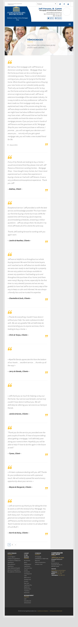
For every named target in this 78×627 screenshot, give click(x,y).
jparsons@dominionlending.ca (54, 12)
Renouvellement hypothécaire (11, 565)
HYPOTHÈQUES (12, 553)
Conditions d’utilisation (42, 611)
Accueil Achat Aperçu (27, 561)
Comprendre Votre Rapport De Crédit (28, 573)
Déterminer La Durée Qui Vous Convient (27, 579)
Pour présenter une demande (14, 572)
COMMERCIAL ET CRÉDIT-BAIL (41, 558)
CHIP (25, 599)
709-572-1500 (58, 14)
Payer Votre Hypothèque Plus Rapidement (28, 585)
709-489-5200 (49, 14)
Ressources (37, 560)
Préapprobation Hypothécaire (27, 565)
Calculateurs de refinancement (27, 601)
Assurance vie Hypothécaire (14, 570)
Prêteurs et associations (40, 562)
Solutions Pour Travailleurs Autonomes (27, 590)
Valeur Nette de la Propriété (14, 568)
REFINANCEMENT (29, 595)
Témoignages (38, 556)
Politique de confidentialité (56, 611)
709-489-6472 (58, 15)
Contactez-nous (38, 564)
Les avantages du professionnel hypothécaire (14, 557)
